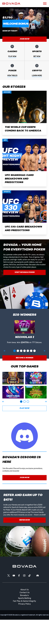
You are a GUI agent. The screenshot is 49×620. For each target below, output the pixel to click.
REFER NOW (24, 520)
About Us (24, 589)
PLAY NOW (12, 56)
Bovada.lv (24, 595)
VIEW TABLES (12, 76)
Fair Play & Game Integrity (24, 601)
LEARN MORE (37, 76)
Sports (7, 192)
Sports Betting (24, 598)
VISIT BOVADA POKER (24, 272)
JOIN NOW (24, 39)
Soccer (7, 92)
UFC (5, 140)
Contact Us (24, 592)
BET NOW (36, 56)
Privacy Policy (24, 604)
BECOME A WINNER (24, 358)
